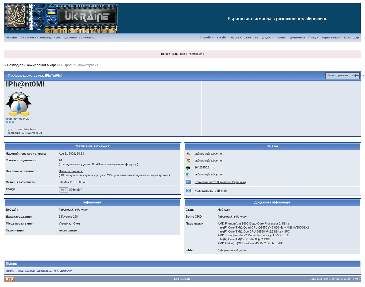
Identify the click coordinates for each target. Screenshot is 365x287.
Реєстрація (195, 53)
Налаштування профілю (344, 75)
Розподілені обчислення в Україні (33, 65)
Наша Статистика (244, 37)
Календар (351, 37)
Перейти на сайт (213, 37)
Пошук (313, 37)
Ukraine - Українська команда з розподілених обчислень (51, 37)
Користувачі (331, 37)
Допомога (297, 37)
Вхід (182, 53)
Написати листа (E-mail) (211, 190)
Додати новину (274, 37)
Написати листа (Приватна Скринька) (220, 182)
